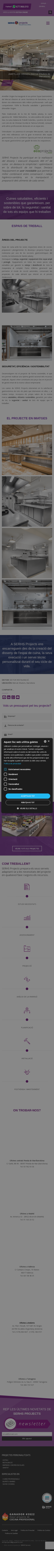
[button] (27, 808)
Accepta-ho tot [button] (28, 796)
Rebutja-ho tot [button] (28, 802)
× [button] (48, 741)
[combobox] (45, 741)
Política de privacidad (12, 763)
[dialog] (27, 775)
